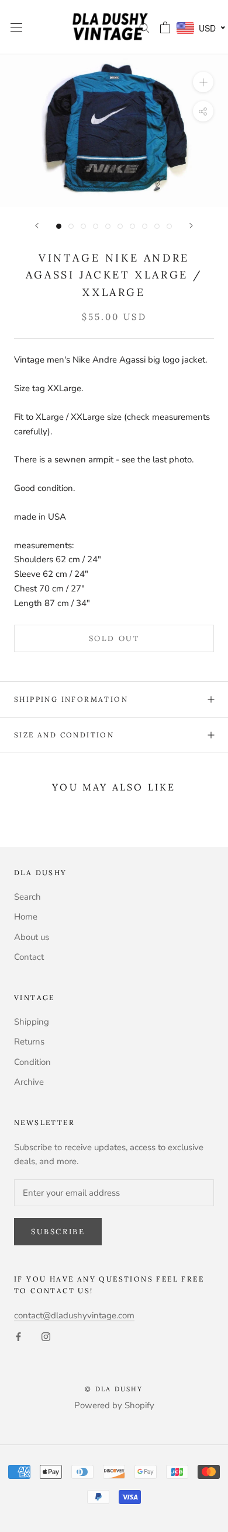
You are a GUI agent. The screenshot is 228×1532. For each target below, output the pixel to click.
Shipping (31, 1022)
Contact (29, 957)
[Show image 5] (107, 226)
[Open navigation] (16, 27)
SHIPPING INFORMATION (71, 699)
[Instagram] (46, 1336)
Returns (29, 1041)
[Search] (144, 27)
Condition (32, 1062)
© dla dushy (114, 1389)
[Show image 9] (157, 226)
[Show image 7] (132, 226)
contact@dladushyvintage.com (74, 1315)
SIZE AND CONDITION (64, 734)
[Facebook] (18, 1336)
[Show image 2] (71, 226)
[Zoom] (203, 82)
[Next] (191, 225)
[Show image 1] (58, 226)
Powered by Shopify (114, 1405)
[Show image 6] (120, 226)
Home (25, 916)
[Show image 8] (144, 226)
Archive (29, 1082)
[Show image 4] (95, 226)
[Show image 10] (169, 226)
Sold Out (114, 638)
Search (27, 897)
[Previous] (37, 225)
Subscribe (58, 1232)
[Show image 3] (83, 226)
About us (31, 937)
